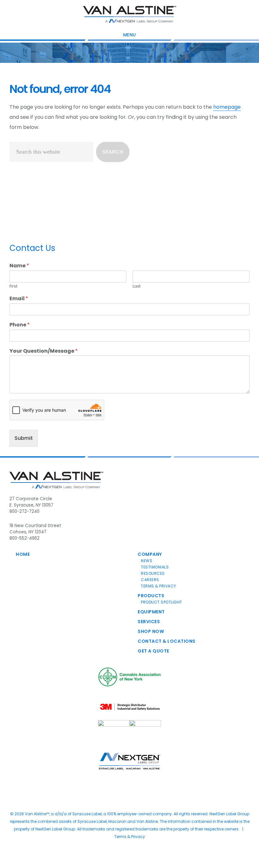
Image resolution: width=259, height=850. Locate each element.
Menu (129, 35)
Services (149, 621)
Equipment (151, 612)
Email (18, 298)
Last (137, 286)
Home (23, 554)
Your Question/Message (43, 351)
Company (150, 554)
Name (19, 266)
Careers (150, 579)
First (13, 286)
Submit (24, 438)
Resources (153, 573)
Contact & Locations (167, 641)
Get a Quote (153, 651)
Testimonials (155, 567)
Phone (19, 325)
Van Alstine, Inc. (129, 14)
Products (151, 595)
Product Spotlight (161, 602)
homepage (227, 107)
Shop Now (151, 631)
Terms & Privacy (158, 586)
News (146, 560)
